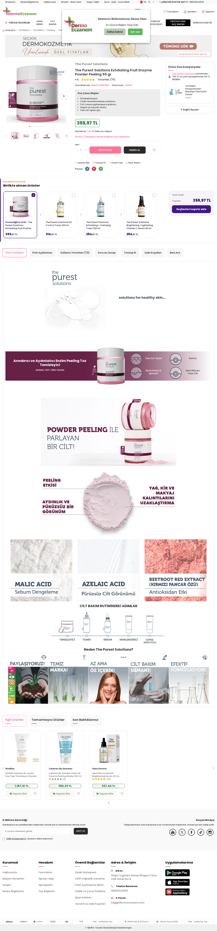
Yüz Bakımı (38, 30)
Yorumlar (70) (106, 79)
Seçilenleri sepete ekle (191, 209)
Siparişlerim (46, 885)
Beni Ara (175, 252)
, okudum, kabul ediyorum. (29, 838)
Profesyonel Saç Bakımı (178, 23)
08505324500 (119, 890)
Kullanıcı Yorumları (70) (75, 252)
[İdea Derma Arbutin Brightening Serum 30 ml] (108, 748)
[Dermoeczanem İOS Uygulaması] (180, 882)
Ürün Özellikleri (14, 252)
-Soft (89, 927)
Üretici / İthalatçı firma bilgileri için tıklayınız (102, 136)
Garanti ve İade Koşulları (90, 904)
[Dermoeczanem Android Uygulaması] (180, 872)
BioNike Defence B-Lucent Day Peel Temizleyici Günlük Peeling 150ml (20, 775)
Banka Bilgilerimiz (30, 2)
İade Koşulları (153, 252)
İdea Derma (99, 768)
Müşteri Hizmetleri (13, 878)
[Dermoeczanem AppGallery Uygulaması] (180, 891)
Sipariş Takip (46, 878)
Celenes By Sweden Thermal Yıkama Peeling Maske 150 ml (65, 775)
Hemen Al (134, 150)
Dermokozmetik (202, 22)
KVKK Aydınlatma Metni (89, 885)
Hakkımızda (50, 2)
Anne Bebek (39, 23)
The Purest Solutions (91, 64)
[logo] (19, 12)
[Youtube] (172, 835)
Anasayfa (10, 2)
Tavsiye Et (100, 162)
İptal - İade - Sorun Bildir (117, 2)
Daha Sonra (115, 32)
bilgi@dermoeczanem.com (127, 902)
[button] (29, 126)
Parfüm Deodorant (156, 23)
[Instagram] (210, 835)
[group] (36, 93)
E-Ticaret (98, 927)
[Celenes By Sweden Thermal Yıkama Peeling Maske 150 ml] (65, 748)
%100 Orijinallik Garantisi (90, 878)
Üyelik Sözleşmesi (85, 872)
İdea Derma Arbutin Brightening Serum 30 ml (105, 775)
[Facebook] (191, 835)
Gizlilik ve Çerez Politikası (90, 891)
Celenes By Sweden (60, 768)
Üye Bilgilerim (47, 891)
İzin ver (135, 32)
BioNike (9, 768)
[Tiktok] (200, 835)
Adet (77, 145)
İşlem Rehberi (83, 897)
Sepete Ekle (105, 150)
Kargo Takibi (93, 2)
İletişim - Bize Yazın (71, 2)
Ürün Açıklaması (42, 252)
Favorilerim (45, 872)
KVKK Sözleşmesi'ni (16, 838)
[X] (182, 835)
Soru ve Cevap (107, 252)
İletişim (7, 885)
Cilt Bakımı (52, 23)
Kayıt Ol (80, 831)
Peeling (51, 30)
